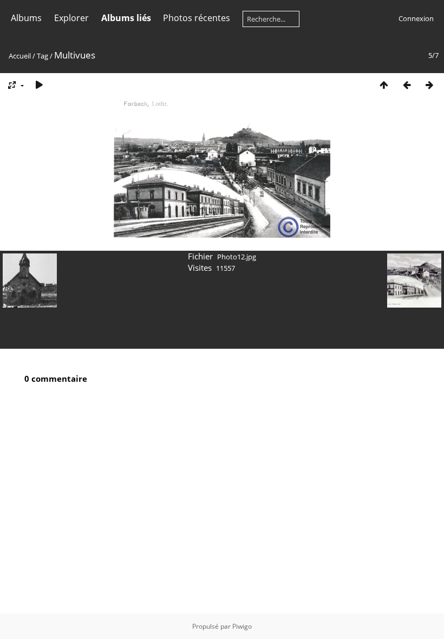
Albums (26, 18)
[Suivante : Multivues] (429, 85)
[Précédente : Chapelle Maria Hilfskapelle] (406, 85)
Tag (42, 56)
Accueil (20, 56)
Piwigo (242, 626)
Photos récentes (196, 18)
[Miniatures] (384, 85)
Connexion (416, 18)
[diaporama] (39, 85)
